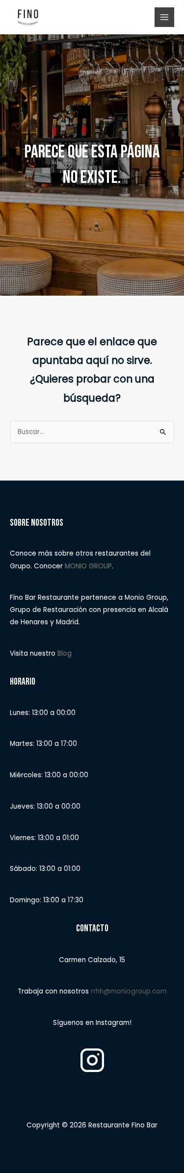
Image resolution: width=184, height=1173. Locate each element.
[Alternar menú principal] (165, 17)
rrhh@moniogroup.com (129, 991)
